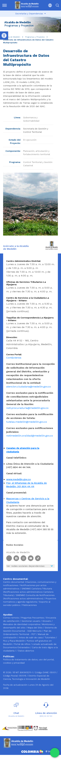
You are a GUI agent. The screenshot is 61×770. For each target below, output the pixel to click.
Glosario (47, 621)
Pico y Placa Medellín (14, 640)
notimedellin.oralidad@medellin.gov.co (29, 435)
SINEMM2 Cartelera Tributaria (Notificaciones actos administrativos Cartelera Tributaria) (28, 591)
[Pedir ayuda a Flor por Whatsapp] (54, 752)
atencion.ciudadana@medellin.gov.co (28, 386)
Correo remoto (11, 617)
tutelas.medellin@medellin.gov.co (26, 421)
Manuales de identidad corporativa (22, 624)
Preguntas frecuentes (33, 617)
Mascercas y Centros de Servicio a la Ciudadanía (27, 500)
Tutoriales (50, 637)
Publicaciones (29, 605)
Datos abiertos (26, 650)
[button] (48, 5)
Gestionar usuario (31, 621)
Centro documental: (13, 582)
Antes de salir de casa (31, 637)
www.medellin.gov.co (18, 479)
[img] (5, 5)
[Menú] (5, 5)
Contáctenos (13, 357)
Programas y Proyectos (35, 37)
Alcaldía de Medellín (11, 37)
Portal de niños (22, 644)
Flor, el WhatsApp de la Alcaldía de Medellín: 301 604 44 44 (26, 485)
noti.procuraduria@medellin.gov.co (27, 407)
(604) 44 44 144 (46, 716)
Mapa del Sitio (35, 627)
